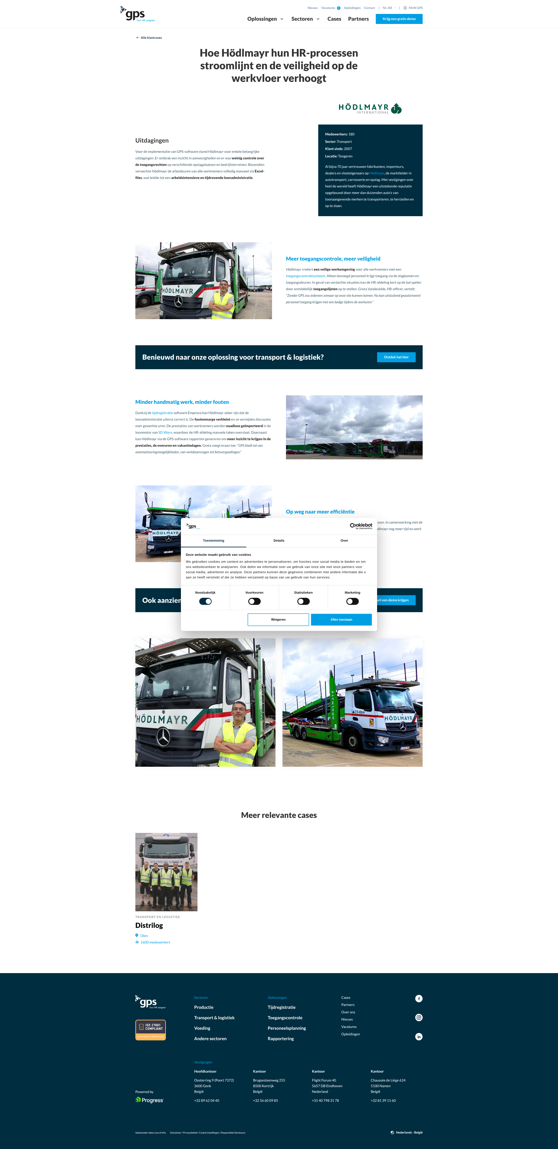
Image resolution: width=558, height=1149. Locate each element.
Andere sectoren (210, 1038)
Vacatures (328, 8)
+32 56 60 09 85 (265, 1100)
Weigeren (278, 619)
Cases (334, 19)
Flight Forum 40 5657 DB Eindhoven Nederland (327, 1085)
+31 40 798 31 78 (325, 1100)
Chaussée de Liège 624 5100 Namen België (388, 1085)
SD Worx (165, 432)
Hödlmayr (376, 173)
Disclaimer (175, 1132)
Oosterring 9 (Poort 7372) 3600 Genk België (214, 1085)
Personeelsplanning (287, 1028)
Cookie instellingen (209, 1132)
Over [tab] (344, 540)
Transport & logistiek (214, 1017)
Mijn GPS (416, 8)
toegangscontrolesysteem (305, 276)
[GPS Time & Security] (138, 13)
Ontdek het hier (396, 357)
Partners (358, 19)
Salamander (141, 1132)
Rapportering (281, 1038)
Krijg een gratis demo (399, 19)
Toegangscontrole (285, 1017)
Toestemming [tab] (213, 540)
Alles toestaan (341, 619)
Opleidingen (352, 8)
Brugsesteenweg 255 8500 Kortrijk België (269, 1085)
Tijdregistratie (282, 1007)
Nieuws (313, 8)
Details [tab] (279, 540)
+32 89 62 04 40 (206, 1100)
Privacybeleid (190, 1132)
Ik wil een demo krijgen (391, 600)
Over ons (348, 1012)
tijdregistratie (162, 413)
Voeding (202, 1028)
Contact (369, 8)
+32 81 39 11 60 (383, 1100)
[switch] (254, 601)
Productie (203, 1007)
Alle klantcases (151, 37)
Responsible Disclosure (233, 1132)
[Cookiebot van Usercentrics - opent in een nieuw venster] (353, 526)
